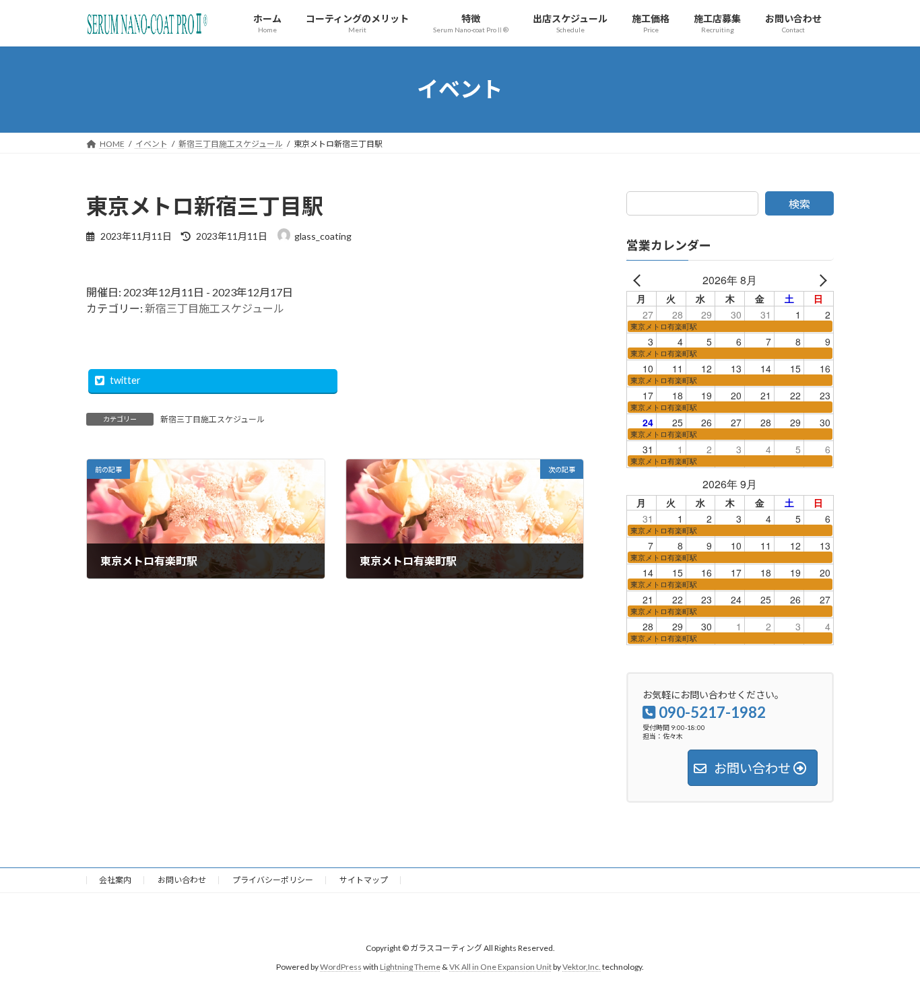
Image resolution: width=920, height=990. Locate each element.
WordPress (341, 967)
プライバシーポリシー (272, 880)
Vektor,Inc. (581, 967)
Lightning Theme (410, 967)
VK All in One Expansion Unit (500, 967)
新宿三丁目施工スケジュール (214, 308)
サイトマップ (363, 880)
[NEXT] (821, 280)
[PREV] (639, 280)
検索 (799, 203)
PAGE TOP (886, 947)
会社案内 (115, 880)
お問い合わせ (182, 880)
